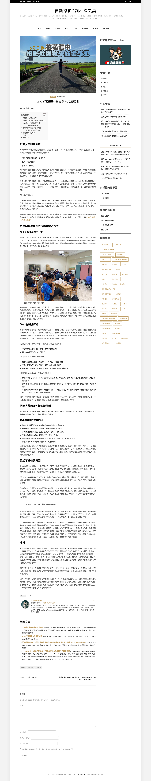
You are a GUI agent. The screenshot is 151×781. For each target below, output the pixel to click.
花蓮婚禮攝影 (106, 328)
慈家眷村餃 (115, 279)
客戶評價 (75, 28)
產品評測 (104, 308)
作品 (66, 28)
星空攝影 (104, 304)
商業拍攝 (104, 274)
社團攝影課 (38, 667)
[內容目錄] (44, 115)
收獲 (24, 135)
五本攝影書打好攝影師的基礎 (32, 627)
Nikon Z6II (120, 254)
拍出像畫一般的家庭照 (118, 284)
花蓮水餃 (104, 333)
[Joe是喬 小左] (25, 608)
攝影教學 (53, 96)
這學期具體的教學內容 (33, 130)
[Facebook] (93, 601)
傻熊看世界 (105, 216)
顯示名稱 (23, 732)
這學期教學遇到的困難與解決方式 (34, 121)
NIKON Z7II (105, 259)
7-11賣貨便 (105, 193)
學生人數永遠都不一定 (33, 123)
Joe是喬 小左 (36, 600)
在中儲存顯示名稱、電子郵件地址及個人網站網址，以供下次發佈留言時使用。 (49, 749)
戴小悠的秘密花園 (107, 220)
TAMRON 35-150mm (120, 259)
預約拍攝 (22, 1)
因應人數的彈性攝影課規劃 (32, 128)
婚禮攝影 (125, 274)
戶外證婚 (104, 284)
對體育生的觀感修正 (30, 118)
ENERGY (118, 245)
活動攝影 (114, 304)
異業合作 (29, 1)
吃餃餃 (118, 269)
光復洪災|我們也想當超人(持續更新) (114, 131)
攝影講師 (30, 667)
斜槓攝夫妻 (36, 1)
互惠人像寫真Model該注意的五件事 (114, 174)
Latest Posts (31, 596)
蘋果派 (114, 338)
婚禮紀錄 (104, 279)
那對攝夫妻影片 (106, 343)
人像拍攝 (114, 264)
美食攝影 (114, 308)
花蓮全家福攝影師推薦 (108, 318)
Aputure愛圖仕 (106, 245)
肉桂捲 (104, 313)
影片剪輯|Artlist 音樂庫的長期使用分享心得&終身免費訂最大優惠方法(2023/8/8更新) (53, 642)
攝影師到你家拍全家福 (108, 289)
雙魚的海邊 (105, 230)
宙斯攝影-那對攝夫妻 (49, 603)
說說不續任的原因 (29, 133)
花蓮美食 (104, 338)
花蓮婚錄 (117, 328)
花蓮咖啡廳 (123, 318)
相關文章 (26, 138)
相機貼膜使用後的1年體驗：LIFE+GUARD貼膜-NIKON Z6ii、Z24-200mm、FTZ (77, 678)
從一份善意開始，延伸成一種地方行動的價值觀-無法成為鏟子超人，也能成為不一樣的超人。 (115, 124)
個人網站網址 (24, 744)
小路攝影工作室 (107, 225)
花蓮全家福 (114, 313)
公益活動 (104, 78)
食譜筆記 (118, 343)
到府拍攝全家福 (106, 269)
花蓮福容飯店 (116, 333)
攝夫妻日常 (85, 28)
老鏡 (123, 308)
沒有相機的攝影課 (32, 125)
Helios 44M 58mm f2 (108, 249)
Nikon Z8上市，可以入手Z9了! (31, 677)
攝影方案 (48, 28)
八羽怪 (124, 264)
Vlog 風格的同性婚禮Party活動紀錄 (114, 136)
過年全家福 (124, 338)
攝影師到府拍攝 (106, 294)
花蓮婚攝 (117, 323)
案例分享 (57, 28)
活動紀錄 (125, 304)
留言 (22, 705)
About (23, 596)
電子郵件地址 (25, 738)
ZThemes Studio (81, 774)
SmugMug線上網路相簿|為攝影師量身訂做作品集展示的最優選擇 (46, 651)
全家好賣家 (105, 198)
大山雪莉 (114, 274)
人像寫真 (104, 264)
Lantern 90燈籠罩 (107, 254)
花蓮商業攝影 (106, 323)
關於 (39, 28)
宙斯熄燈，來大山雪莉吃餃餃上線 (113, 117)
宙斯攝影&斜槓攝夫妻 (75, 10)
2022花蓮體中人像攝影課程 (32, 636)
